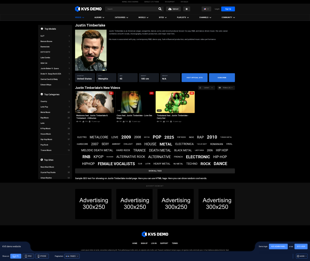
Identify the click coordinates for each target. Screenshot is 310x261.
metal (166, 144)
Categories (120, 17)
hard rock (123, 150)
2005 (138, 144)
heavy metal (161, 163)
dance (220, 163)
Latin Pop (55, 107)
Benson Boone (55, 41)
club (140, 164)
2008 (137, 137)
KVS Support (170, 2)
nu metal (178, 164)
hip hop (222, 150)
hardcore (82, 144)
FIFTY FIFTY (55, 52)
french (178, 156)
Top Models (50, 29)
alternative (159, 157)
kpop (98, 157)
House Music (55, 134)
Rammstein (55, 47)
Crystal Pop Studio (55, 172)
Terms (175, 243)
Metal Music (55, 112)
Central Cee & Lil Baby (55, 79)
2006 (210, 150)
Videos (78, 17)
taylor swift (202, 144)
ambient (116, 144)
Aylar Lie (55, 63)
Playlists (181, 17)
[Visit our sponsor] (93, 204)
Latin (55, 123)
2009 (126, 137)
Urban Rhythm (55, 178)
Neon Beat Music (55, 167)
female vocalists (116, 163)
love (114, 137)
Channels (203, 17)
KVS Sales (184, 2)
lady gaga (199, 150)
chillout (128, 144)
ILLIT (55, 36)
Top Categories (51, 94)
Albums (97, 17)
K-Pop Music (55, 128)
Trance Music (55, 150)
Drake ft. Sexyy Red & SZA (55, 74)
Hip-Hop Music (55, 139)
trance (139, 150)
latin (147, 164)
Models (142, 17)
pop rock (181, 137)
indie (191, 137)
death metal (160, 150)
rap (200, 137)
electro (82, 137)
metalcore (99, 137)
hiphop (88, 164)
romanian (216, 144)
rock (206, 163)
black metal (183, 150)
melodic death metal (97, 150)
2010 (212, 137)
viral (229, 144)
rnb (86, 156)
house (150, 144)
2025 (169, 137)
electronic (198, 156)
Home (134, 243)
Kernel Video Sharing (130, 2)
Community (227, 17)
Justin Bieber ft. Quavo (55, 68)
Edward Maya (55, 85)
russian (110, 157)
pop (157, 137)
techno (191, 163)
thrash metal (226, 137)
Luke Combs (55, 58)
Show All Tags (155, 171)
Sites (161, 17)
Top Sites (48, 160)
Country (55, 101)
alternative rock (130, 157)
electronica (184, 144)
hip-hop (220, 157)
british (147, 137)
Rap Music (55, 118)
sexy (105, 144)
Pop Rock (55, 145)
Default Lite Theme (151, 2)
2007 (94, 144)
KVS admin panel (278, 246)
